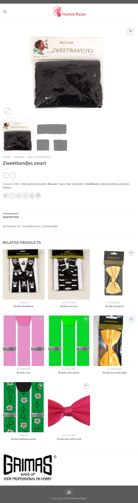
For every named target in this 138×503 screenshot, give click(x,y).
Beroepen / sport (56, 183)
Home (6, 157)
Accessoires (40, 183)
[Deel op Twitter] (19, 196)
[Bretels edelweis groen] (24, 407)
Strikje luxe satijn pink (69, 438)
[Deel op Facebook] (12, 196)
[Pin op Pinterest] (32, 196)
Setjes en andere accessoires (114, 183)
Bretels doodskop (23, 306)
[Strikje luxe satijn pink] (69, 407)
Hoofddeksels (92, 183)
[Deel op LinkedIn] (38, 196)
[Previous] (10, 71)
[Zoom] (7, 111)
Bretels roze (23, 372)
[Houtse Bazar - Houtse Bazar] (69, 12)
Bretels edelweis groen (23, 438)
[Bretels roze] (24, 341)
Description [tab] (11, 217)
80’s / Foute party (39, 157)
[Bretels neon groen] (69, 341)
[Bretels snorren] (69, 274)
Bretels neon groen (68, 372)
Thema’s (19, 157)
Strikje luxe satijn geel (114, 372)
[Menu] (5, 11)
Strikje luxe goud (114, 306)
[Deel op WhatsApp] (6, 196)
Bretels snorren (69, 306)
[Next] (128, 71)
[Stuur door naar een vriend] (25, 196)
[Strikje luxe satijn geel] (114, 341)
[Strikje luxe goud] (114, 274)
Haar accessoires (75, 183)
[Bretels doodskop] (24, 274)
